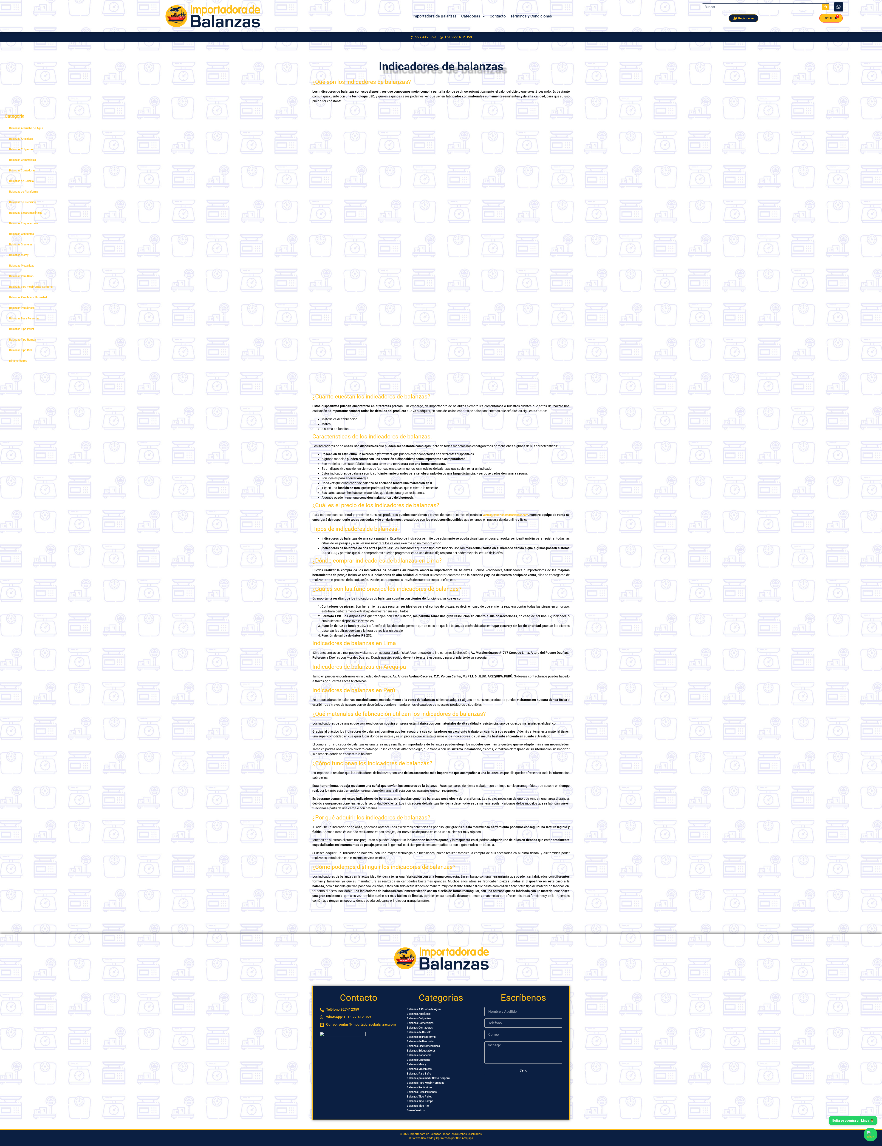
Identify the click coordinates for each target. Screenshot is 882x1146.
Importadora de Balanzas (435, 16)
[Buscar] (825, 7)
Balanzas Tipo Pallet (21, 329)
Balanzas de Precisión (22, 202)
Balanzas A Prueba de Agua (26, 128)
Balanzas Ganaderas (21, 234)
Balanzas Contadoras (22, 170)
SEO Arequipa (464, 1138)
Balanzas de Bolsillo (21, 181)
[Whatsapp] (838, 6)
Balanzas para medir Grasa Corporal (31, 286)
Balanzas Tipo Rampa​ (22, 339)
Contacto (498, 16)
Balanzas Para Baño (21, 276)
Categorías (470, 16)
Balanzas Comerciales (22, 160)
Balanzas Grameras (20, 244)
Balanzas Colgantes (21, 149)
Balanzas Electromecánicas (25, 212)
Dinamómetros (18, 360)
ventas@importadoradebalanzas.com (505, 515)
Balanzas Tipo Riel (20, 350)
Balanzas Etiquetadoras (23, 223)
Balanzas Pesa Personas (24, 318)
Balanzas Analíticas (21, 138)
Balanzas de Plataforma (23, 191)
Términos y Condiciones (531, 16)
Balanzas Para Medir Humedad (28, 297)
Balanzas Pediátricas (21, 308)
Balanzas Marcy (18, 255)
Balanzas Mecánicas (21, 265)
